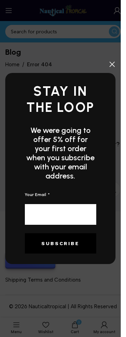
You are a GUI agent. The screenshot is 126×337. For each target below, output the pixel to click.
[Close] (112, 64)
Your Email (36, 194)
